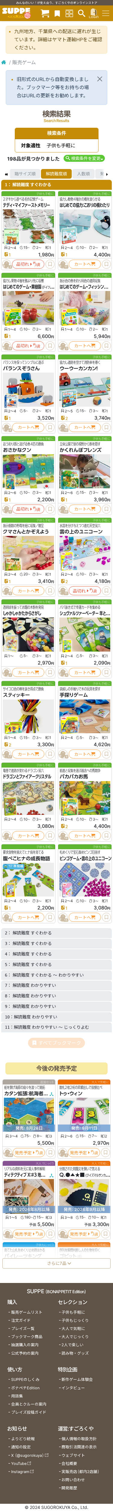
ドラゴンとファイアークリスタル (27, 776)
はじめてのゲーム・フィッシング (83, 286)
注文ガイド (21, 1320)
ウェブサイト (73, 1455)
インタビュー (73, 1388)
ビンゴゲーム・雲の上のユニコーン (85, 858)
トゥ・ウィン (70, 1093)
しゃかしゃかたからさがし (22, 613)
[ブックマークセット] (57, 13)
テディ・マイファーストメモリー (26, 205)
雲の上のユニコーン (81, 531)
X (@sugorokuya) (27, 1455)
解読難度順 (56, 173)
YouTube (19, 1463)
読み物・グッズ (75, 1353)
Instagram (20, 1471)
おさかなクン (17, 450)
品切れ (22, 264)
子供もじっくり (75, 1320)
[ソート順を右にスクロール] (107, 174)
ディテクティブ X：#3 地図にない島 (31, 1175)
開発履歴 (69, 1488)
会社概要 (69, 1463)
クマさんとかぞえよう (26, 531)
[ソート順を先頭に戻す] (6, 174)
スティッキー (16, 695)
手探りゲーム (74, 695)
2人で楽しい (72, 1345)
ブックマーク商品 (26, 1336)
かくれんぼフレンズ (81, 450)
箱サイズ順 (25, 173)
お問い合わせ (73, 1480)
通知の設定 (21, 1447)
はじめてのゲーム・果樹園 (22, 286)
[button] (84, 158)
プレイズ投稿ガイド (28, 1412)
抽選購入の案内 (25, 1345)
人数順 (83, 173)
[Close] (100, 78)
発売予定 (23, 1152)
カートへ (82, 264)
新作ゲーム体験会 (77, 1379)
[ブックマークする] (50, 264)
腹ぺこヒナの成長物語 (26, 858)
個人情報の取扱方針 (79, 1439)
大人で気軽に (73, 1328)
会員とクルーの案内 (28, 1404)
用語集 (17, 1396)
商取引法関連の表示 (79, 1447)
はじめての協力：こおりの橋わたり (84, 205)
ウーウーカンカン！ (79, 368)
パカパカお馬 (74, 776)
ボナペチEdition (25, 1388)
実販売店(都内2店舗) (80, 1471)
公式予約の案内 (25, 1353)
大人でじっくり (75, 1336)
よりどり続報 (23, 1439)
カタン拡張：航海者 (23, 1093)
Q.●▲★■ (72, 1175)
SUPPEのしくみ (25, 1379)
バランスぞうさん (21, 368)
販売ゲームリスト (26, 1312)
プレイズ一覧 (23, 1328)
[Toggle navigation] (106, 13)
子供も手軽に (73, 1312)
